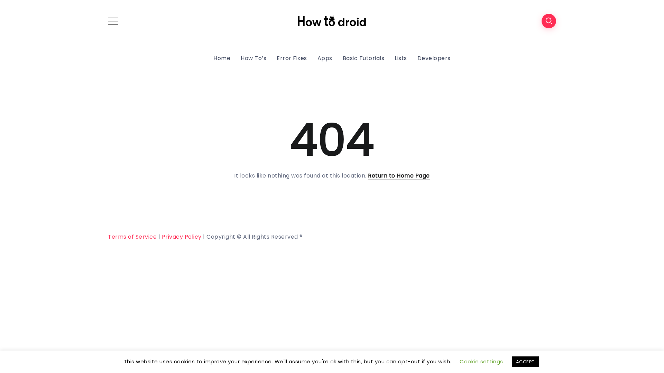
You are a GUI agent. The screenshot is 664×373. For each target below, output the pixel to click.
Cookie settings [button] (481, 361)
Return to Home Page (399, 176)
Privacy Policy (182, 237)
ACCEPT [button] (525, 361)
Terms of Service (132, 237)
